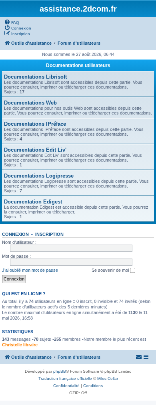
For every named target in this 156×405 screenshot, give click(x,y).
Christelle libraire (20, 344)
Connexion (15, 234)
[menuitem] (11, 22)
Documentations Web (30, 103)
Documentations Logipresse (39, 176)
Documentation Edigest (33, 202)
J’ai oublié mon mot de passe (30, 270)
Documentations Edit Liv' (35, 150)
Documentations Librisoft (35, 77)
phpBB (59, 371)
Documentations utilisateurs (78, 65)
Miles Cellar (107, 378)
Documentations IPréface (35, 124)
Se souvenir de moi (111, 270)
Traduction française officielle (65, 378)
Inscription (49, 234)
